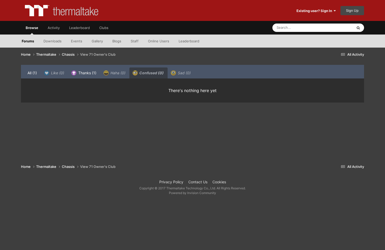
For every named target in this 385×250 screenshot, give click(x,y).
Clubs (103, 28)
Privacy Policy (171, 182)
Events (76, 41)
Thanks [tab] (86, 73)
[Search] (358, 28)
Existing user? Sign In (315, 11)
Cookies (219, 182)
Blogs (116, 41)
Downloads (52, 41)
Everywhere (336, 28)
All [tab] (32, 73)
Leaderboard (189, 41)
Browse (32, 28)
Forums (28, 41)
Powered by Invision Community (192, 193)
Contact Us (197, 182)
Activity (54, 28)
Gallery (97, 41)
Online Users (158, 41)
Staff (135, 41)
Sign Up (352, 10)
